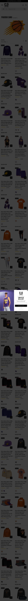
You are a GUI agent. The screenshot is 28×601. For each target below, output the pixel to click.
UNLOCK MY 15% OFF (21, 305)
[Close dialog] (27, 290)
